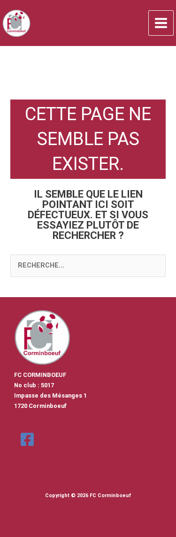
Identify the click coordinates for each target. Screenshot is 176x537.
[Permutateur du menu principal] (161, 23)
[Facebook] (27, 439)
